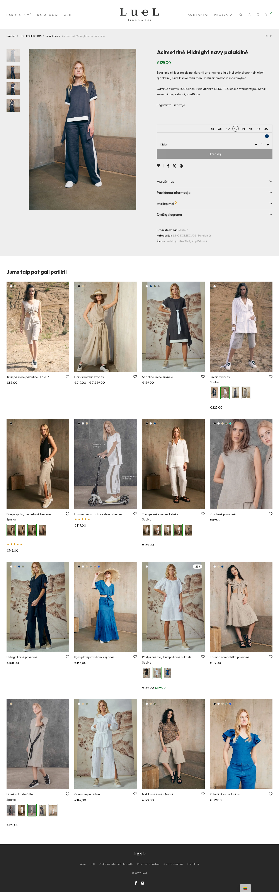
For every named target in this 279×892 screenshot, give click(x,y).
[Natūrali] (15, 286)
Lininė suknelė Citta (20, 794)
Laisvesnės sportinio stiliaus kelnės (98, 514)
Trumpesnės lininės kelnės (160, 514)
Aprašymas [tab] (165, 181)
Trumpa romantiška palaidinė (230, 657)
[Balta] (11, 286)
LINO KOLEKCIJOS (30, 36)
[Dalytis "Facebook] (168, 166)
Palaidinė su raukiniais (225, 794)
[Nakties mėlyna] (151, 286)
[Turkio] (230, 423)
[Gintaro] (95, 566)
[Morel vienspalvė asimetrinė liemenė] (42, 530)
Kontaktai (193, 864)
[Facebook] (135, 882)
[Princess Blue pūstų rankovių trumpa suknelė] (167, 673)
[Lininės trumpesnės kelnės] (167, 530)
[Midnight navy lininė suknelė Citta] (42, 810)
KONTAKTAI (198, 14)
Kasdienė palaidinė (223, 514)
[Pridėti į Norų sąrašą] (160, 165)
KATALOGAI (48, 15)
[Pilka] (158, 286)
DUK (92, 864)
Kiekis (164, 144)
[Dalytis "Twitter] (174, 166)
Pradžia (11, 36)
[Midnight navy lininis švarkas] (235, 392)
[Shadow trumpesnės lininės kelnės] (188, 530)
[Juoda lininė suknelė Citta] (11, 810)
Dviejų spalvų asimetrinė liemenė (29, 514)
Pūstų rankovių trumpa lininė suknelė (167, 657)
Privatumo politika (148, 864)
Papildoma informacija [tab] (174, 192)
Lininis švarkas (220, 377)
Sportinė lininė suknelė (157, 377)
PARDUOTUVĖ (19, 15)
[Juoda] (79, 286)
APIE (68, 15)
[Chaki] (154, 286)
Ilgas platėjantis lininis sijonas (94, 657)
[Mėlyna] (19, 566)
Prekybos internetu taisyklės (116, 864)
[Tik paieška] (241, 15)
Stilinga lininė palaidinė (22, 657)
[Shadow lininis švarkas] (246, 392)
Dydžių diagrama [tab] (169, 214)
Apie (83, 864)
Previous (31, 129)
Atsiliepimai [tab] (167, 203)
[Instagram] (143, 882)
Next (134, 129)
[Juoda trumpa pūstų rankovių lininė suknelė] (146, 673)
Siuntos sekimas (173, 864)
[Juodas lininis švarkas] (214, 392)
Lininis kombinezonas (89, 377)
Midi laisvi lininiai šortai (157, 794)
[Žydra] (98, 566)
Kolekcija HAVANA (178, 241)
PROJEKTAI (224, 14)
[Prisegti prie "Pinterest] (182, 166)
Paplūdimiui (199, 241)
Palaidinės (52, 36)
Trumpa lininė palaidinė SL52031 (28, 377)
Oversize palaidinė (87, 794)
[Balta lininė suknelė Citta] (21, 810)
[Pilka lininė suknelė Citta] (53, 810)
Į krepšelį (215, 154)
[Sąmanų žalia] (23, 566)
